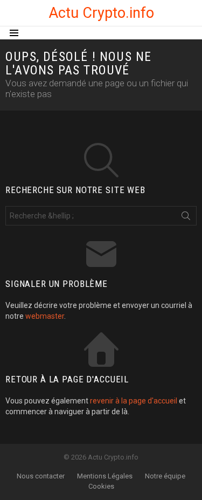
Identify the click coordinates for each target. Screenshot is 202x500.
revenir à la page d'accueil (133, 400)
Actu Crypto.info (101, 13)
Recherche (186, 218)
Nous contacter (41, 476)
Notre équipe (165, 476)
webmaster (44, 316)
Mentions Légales (105, 476)
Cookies (101, 486)
